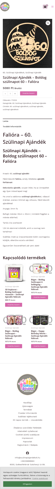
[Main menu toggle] (52, 6)
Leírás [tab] (5, 121)
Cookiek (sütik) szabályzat (27, 435)
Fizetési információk (27, 413)
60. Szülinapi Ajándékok (13, 72)
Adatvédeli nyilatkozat (28, 431)
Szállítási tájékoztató (27, 416)
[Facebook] (27, 453)
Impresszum (27, 438)
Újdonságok (27, 406)
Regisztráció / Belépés (27, 445)
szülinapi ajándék (36, 106)
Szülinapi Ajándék (33, 72)
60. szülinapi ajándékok (19, 106)
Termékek (27, 410)
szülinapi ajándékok (10, 109)
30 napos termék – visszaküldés (27, 420)
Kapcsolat (27, 441)
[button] (48, 23)
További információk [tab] (12, 126)
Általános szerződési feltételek (27, 428)
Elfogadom (27, 484)
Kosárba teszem (29, 93)
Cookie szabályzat (40, 478)
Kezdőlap (27, 403)
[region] (27, 478)
